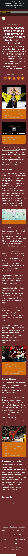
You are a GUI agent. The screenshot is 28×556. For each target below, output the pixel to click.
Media (12, 531)
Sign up (5, 531)
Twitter (5, 527)
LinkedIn (22, 527)
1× (13, 133)
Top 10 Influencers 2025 (17, 539)
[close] (26, 4)
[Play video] (14, 128)
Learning (14, 544)
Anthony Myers (14, 72)
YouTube (13, 527)
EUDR (4, 539)
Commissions (21, 531)
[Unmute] (18, 133)
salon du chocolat (14, 24)
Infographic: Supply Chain (14, 535)
